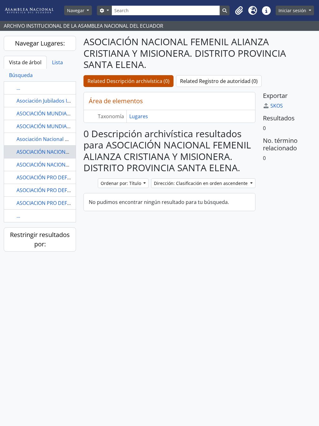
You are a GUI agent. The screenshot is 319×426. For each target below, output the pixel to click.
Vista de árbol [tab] (25, 62)
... (18, 88)
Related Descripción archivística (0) (128, 81)
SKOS (276, 105)
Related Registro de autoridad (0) (219, 81)
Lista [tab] (57, 62)
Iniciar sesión (293, 10)
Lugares (138, 116)
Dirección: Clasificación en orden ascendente (201, 183)
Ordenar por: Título (121, 183)
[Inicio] (34, 10)
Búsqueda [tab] (21, 75)
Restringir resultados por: (40, 239)
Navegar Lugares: (40, 43)
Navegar (76, 10)
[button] (239, 10)
